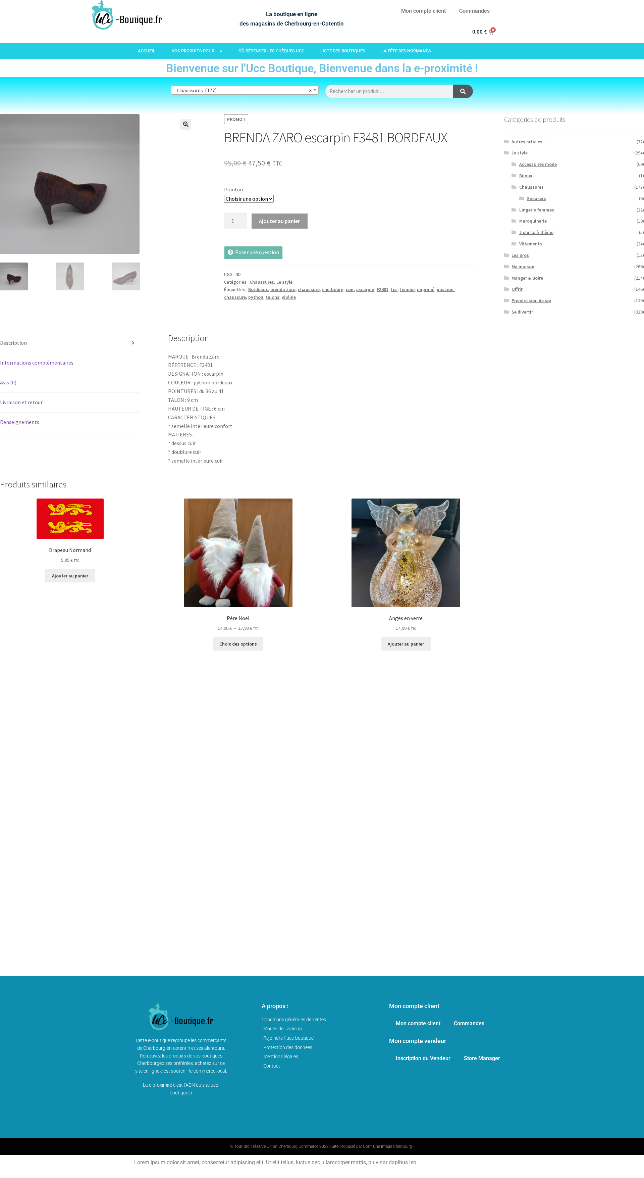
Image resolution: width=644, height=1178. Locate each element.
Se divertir (522, 312)
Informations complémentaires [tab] (36, 362)
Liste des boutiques (342, 50)
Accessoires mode (538, 164)
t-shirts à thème (536, 232)
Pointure (234, 189)
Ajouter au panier (279, 221)
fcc (394, 289)
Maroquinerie (533, 221)
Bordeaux (258, 289)
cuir (350, 289)
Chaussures (262, 282)
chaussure (309, 289)
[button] (185, 124)
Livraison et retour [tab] (21, 402)
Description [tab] (13, 342)
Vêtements (530, 244)
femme (407, 289)
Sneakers (536, 198)
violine (289, 297)
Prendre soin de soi (531, 300)
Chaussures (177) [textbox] (243, 90)
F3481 (382, 289)
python (255, 297)
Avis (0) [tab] (8, 382)
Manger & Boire (527, 278)
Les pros (520, 255)
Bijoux (525, 176)
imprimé (425, 289)
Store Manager (482, 1058)
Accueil (146, 50)
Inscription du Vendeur (423, 1058)
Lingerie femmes (536, 210)
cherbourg (332, 289)
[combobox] (245, 90)
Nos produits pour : (193, 50)
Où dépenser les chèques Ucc (271, 50)
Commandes (474, 11)
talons (272, 297)
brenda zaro (283, 289)
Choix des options (238, 644)
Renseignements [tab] (19, 422)
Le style (284, 282)
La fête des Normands (406, 50)
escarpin (365, 289)
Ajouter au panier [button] (70, 576)
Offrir (517, 289)
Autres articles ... (529, 142)
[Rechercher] (463, 91)
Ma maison (523, 267)
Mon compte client (423, 11)
